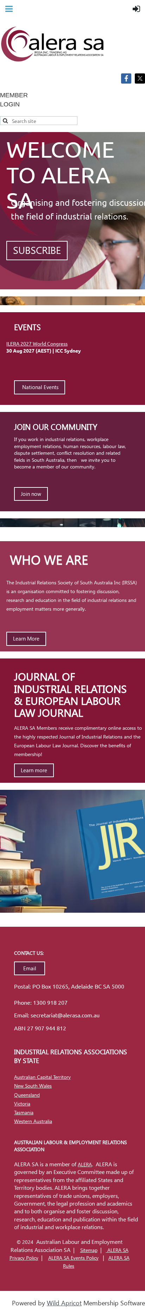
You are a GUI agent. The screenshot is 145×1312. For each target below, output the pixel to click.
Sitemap (88, 1250)
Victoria (22, 1104)
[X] (140, 78)
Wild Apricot (64, 1303)
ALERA (85, 1164)
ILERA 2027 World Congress (37, 343)
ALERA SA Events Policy (73, 1258)
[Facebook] (126, 78)
